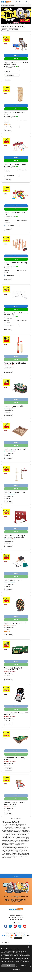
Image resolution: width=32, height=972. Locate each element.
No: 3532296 (7, 222)
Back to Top (16, 876)
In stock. (7, 69)
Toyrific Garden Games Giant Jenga (14, 113)
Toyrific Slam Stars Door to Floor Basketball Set (16, 713)
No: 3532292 (7, 412)
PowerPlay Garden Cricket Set (15, 363)
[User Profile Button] (23, 1)
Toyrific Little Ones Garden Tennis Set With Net (14, 669)
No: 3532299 (7, 498)
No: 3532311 (7, 720)
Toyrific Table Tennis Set (13, 580)
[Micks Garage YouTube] (25, 927)
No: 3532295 (7, 122)
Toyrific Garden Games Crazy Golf (14, 213)
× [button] (30, 947)
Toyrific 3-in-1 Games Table (14, 406)
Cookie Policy (12, 960)
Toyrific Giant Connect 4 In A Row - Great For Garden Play (14, 536)
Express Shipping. (22, 69)
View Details (8, 79)
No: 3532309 (7, 675)
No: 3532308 (7, 629)
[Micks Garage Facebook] (6, 927)
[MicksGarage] (6, 2)
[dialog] (16, 958)
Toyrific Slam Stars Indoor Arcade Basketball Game (16, 63)
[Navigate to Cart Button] (26, 1)
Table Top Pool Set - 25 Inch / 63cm (14, 758)
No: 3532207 (7, 369)
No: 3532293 (7, 455)
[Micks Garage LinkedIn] (11, 927)
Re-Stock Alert (9, 372)
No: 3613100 (7, 765)
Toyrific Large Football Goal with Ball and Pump (16, 313)
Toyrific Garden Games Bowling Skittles (15, 263)
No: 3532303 (7, 586)
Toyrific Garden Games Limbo (14, 492)
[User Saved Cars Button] (20, 1)
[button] (16, 969)
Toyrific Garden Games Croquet (15, 164)
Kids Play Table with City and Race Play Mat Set (14, 803)
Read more (3, 962)
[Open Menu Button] (29, 1)
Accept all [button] (8, 965)
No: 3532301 (7, 171)
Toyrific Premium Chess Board (15, 449)
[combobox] (28, 947)
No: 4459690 (7, 810)
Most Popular (5, 942)
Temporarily (9, 364)
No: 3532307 (7, 322)
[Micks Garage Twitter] (20, 927)
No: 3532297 (7, 272)
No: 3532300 (7, 543)
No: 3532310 (7, 71)
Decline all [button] (23, 965)
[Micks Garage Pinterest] (16, 927)
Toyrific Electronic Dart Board (14, 623)
